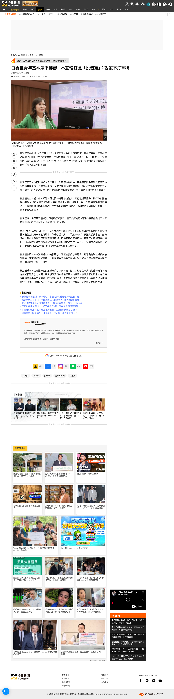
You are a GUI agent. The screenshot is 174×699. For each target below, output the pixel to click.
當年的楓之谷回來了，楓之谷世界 (26, 507)
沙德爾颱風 (13, 9)
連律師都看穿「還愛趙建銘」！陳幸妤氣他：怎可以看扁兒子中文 (90, 611)
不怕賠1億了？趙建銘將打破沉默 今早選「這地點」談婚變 (59, 579)
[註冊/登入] (170, 4)
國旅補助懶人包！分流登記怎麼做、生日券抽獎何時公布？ (26, 579)
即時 (32, 9)
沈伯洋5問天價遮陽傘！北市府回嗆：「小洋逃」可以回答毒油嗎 (91, 507)
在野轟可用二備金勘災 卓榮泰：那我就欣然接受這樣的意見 (35, 653)
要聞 (40, 9)
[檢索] (165, 4)
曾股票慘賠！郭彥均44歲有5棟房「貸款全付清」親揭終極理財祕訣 (59, 611)
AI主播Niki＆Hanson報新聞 (94, 14)
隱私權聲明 (66, 682)
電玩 (93, 9)
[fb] (127, 4)
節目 (111, 9)
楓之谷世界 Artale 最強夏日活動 (74, 548)
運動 (63, 9)
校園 (126, 9)
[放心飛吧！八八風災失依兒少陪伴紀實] (30, 4)
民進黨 (73, 375)
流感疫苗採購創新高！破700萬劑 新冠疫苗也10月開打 (82, 653)
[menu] (4, 9)
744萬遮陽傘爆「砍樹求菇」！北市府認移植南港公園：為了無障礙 (34, 549)
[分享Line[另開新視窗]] (14, 161)
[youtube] (143, 4)
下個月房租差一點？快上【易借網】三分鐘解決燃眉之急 (90, 579)
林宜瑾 (36, 375)
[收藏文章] (14, 188)
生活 (86, 9)
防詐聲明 (65, 675)
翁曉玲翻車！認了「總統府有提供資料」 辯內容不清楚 (58, 507)
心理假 (75, 14)
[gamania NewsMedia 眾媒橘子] (151, 694)
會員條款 (104, 675)
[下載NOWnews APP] (159, 4)
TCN (52, 14)
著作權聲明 (66, 685)
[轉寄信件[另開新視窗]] (14, 167)
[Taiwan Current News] (148, 4)
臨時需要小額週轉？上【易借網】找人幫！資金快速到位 (27, 611)
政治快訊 (39, 55)
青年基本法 (60, 375)
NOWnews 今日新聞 (19, 55)
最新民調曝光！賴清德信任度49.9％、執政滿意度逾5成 (57, 475)
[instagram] (132, 4)
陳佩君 (17, 73)
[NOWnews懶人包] (154, 4)
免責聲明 (65, 678)
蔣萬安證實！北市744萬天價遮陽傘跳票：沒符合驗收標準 (27, 475)
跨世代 (42, 14)
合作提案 (104, 682)
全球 (71, 9)
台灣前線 (63, 14)
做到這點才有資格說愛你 (87, 474)
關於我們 (104, 678)
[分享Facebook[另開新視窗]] (14, 154)
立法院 (25, 375)
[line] (137, 4)
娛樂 (55, 9)
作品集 (98, 343)
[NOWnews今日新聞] (11, 4)
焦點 (25, 9)
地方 (119, 9)
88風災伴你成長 (28, 14)
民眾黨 (47, 375)
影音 (104, 9)
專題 (48, 9)
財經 (78, 9)
